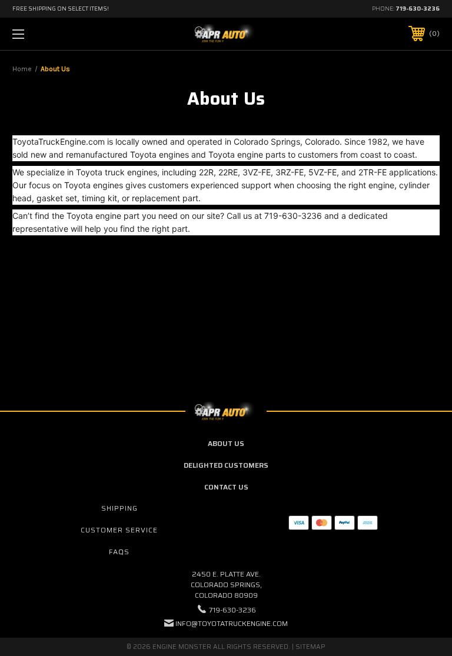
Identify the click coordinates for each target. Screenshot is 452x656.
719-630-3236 (418, 8)
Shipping (119, 508)
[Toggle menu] (55, 34)
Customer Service (119, 529)
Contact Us (226, 486)
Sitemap (310, 647)
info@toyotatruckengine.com (231, 623)
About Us (226, 443)
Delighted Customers (226, 465)
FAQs (119, 551)
